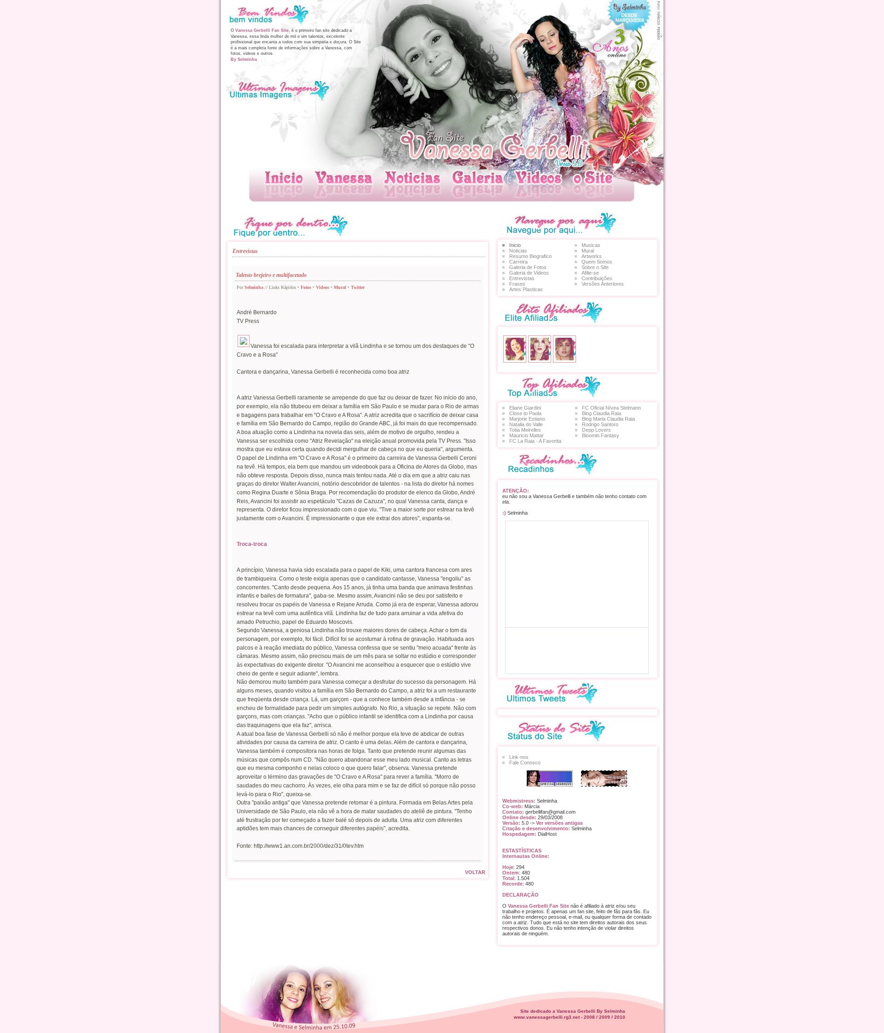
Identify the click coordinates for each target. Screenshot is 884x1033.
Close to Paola (525, 413)
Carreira (518, 261)
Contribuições (597, 278)
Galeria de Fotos (528, 267)
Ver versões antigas (559, 823)
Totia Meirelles (525, 430)
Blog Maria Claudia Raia (608, 419)
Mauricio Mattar (526, 435)
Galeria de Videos (529, 273)
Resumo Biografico (530, 256)
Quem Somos (597, 261)
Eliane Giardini (525, 408)
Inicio (515, 245)
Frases (517, 284)
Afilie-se (590, 273)
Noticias (518, 250)
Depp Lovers (596, 430)
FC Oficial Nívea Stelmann (611, 408)
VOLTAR (475, 872)
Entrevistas (522, 278)
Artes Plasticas (526, 289)
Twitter (358, 287)
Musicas (591, 245)
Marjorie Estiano (527, 419)
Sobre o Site (595, 267)
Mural (340, 287)
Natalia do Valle (526, 424)
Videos (322, 287)
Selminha (253, 287)
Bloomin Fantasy (600, 435)
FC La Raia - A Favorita (535, 441)
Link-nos (519, 757)
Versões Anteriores (603, 284)
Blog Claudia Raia (601, 413)
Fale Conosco (525, 762)
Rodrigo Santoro (600, 424)
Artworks (592, 256)
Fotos (306, 287)
